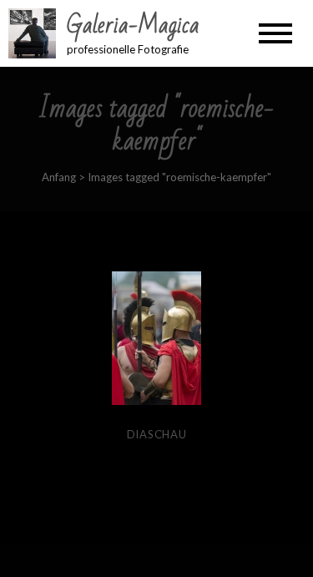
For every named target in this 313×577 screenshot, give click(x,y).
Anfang (59, 177)
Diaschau (157, 434)
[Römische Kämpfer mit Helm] (156, 338)
